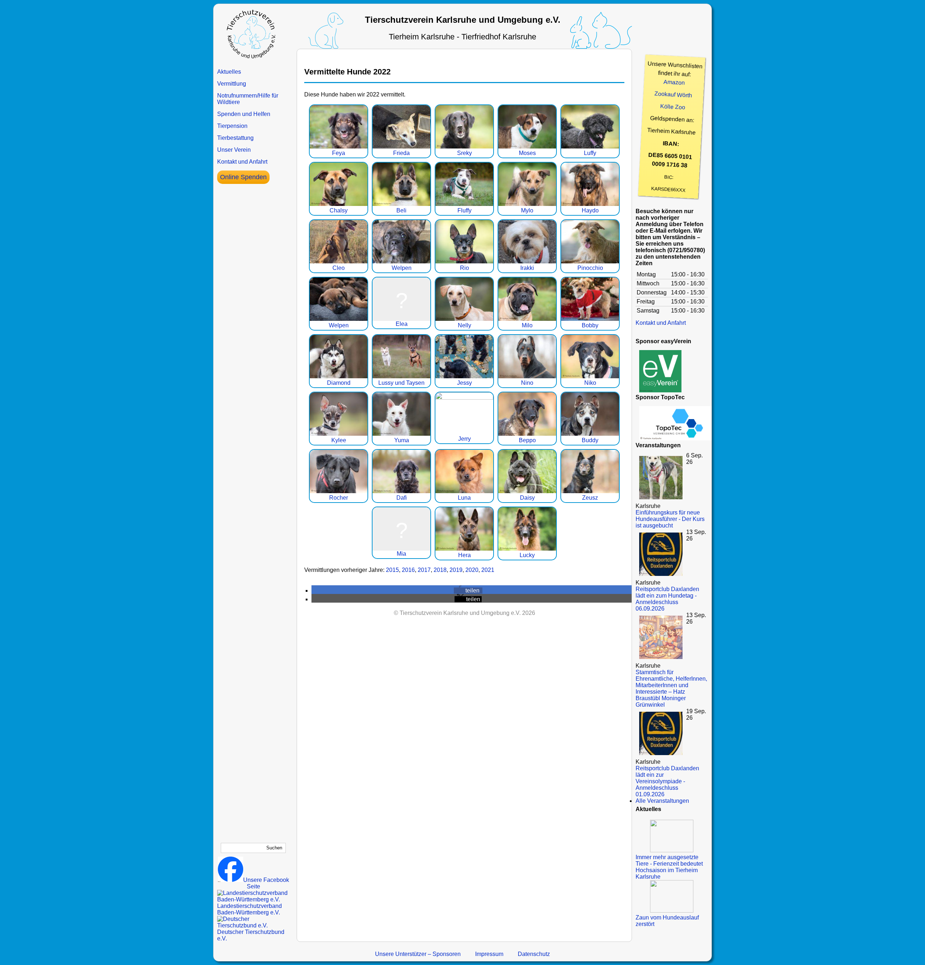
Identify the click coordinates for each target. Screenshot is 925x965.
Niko (590, 383)
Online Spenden (243, 177)
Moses (527, 153)
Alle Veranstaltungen (662, 801)
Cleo (338, 268)
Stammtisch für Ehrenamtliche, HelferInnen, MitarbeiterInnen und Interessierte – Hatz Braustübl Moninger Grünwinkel (671, 688)
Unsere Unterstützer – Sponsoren (418, 954)
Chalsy (339, 210)
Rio (464, 268)
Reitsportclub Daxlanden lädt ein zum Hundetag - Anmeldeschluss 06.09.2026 (667, 599)
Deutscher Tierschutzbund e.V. (250, 935)
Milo (527, 325)
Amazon (674, 82)
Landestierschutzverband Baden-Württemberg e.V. (249, 909)
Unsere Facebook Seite (266, 883)
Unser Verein (234, 150)
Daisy (527, 498)
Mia (401, 554)
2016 (408, 570)
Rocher (338, 498)
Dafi (401, 498)
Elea (402, 324)
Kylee (338, 440)
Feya (338, 153)
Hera (464, 555)
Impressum (489, 954)
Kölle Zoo (672, 107)
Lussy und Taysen (401, 383)
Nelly (464, 325)
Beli (401, 210)
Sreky (464, 153)
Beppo (527, 440)
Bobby (590, 325)
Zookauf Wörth (673, 94)
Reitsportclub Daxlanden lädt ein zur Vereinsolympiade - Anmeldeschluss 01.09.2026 (667, 781)
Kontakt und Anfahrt (242, 162)
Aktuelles (229, 72)
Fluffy (464, 210)
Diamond (338, 383)
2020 (471, 570)
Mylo (527, 210)
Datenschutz (534, 954)
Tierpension (232, 126)
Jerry (464, 439)
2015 (392, 570)
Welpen (402, 268)
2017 (424, 570)
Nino (527, 383)
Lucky (527, 555)
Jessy (464, 383)
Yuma (401, 440)
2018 (440, 570)
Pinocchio (590, 268)
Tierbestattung (235, 138)
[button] (468, 590)
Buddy (590, 440)
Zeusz (590, 498)
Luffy (590, 153)
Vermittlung (231, 84)
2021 (487, 570)
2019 (455, 570)
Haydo (590, 210)
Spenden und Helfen (243, 114)
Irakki (527, 268)
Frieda (401, 153)
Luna (464, 498)
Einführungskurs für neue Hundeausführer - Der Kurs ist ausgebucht (670, 519)
